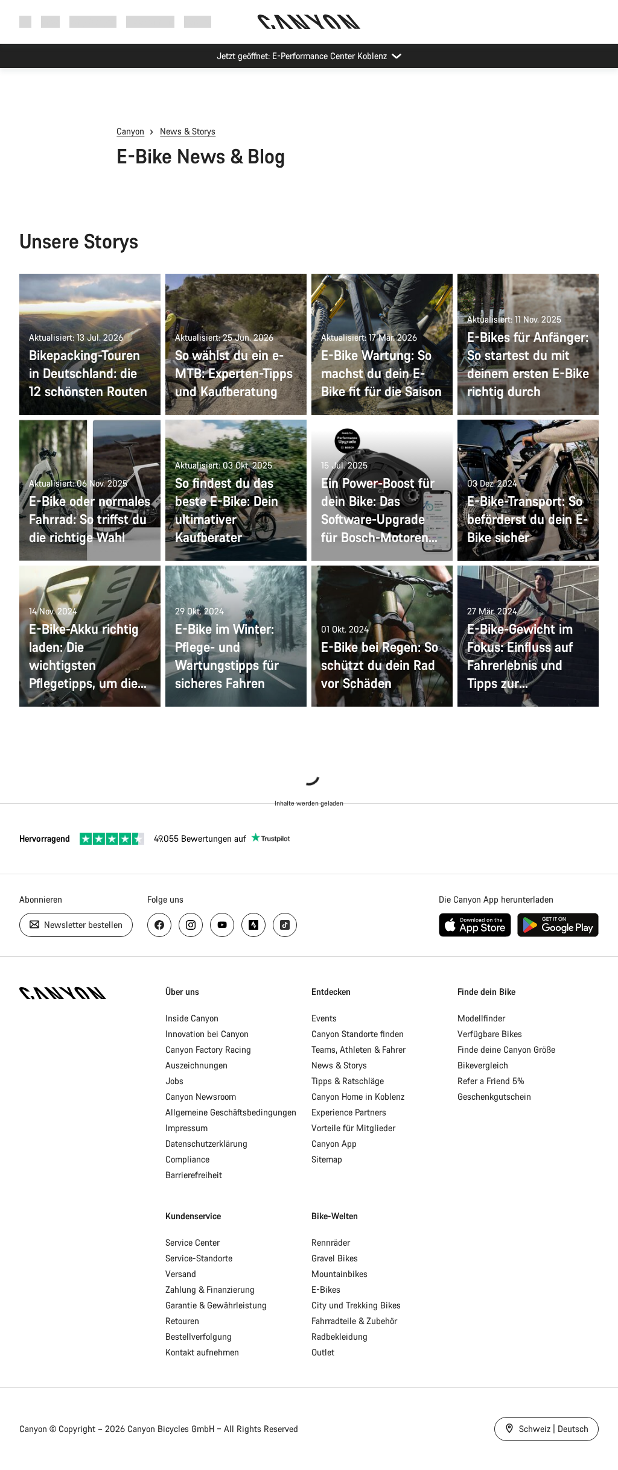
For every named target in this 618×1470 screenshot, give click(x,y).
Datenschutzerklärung (206, 1143)
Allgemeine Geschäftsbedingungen (230, 1112)
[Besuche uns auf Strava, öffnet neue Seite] (253, 925)
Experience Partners (348, 1112)
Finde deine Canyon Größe (506, 1049)
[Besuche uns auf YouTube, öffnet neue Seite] (222, 925)
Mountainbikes (339, 1273)
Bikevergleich (482, 1065)
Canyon (130, 131)
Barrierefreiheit (193, 1175)
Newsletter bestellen (82, 924)
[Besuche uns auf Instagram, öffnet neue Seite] (191, 925)
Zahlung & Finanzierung (210, 1289)
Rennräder (330, 1242)
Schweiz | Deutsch (552, 1428)
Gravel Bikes (334, 1258)
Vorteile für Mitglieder (353, 1128)
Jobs (174, 1081)
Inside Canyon (191, 1018)
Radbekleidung (339, 1336)
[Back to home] (309, 21)
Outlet (322, 1352)
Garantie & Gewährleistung (216, 1305)
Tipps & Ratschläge (347, 1081)
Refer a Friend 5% (490, 1081)
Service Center (192, 1242)
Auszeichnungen (196, 1065)
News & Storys (187, 131)
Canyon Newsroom (200, 1096)
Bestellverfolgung (198, 1336)
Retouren (182, 1320)
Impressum (186, 1128)
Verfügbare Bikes (489, 1033)
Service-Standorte (198, 1258)
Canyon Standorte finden (357, 1033)
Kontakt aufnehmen (202, 1352)
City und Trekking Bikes (356, 1305)
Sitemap (326, 1159)
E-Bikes (325, 1289)
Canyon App (334, 1143)
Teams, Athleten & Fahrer (358, 1049)
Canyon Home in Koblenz (357, 1096)
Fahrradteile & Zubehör (354, 1320)
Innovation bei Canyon (207, 1033)
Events (324, 1018)
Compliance (187, 1159)
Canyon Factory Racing (208, 1049)
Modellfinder (481, 1018)
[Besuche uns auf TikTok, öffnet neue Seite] (285, 925)
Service (197, 21)
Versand (180, 1273)
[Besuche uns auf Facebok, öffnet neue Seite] (159, 925)
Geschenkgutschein (494, 1096)
